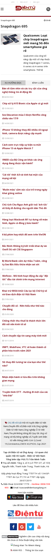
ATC (13, 2)
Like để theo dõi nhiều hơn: (25, 505)
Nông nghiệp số (23, 436)
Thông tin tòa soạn (34, 550)
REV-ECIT (24, 2)
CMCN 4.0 (25, 443)
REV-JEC (36, 2)
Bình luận (38, 82)
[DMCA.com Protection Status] (10, 536)
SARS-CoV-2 (29, 440)
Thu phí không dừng (18, 433)
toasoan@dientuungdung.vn (32, 487)
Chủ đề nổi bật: (14, 422)
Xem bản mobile (25, 492)
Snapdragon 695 (8, 20)
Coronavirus (14, 443)
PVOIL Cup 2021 (38, 443)
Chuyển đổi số (15, 426)
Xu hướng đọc (13, 82)
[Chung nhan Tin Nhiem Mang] (25, 545)
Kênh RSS (17, 550)
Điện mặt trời (29, 426)
